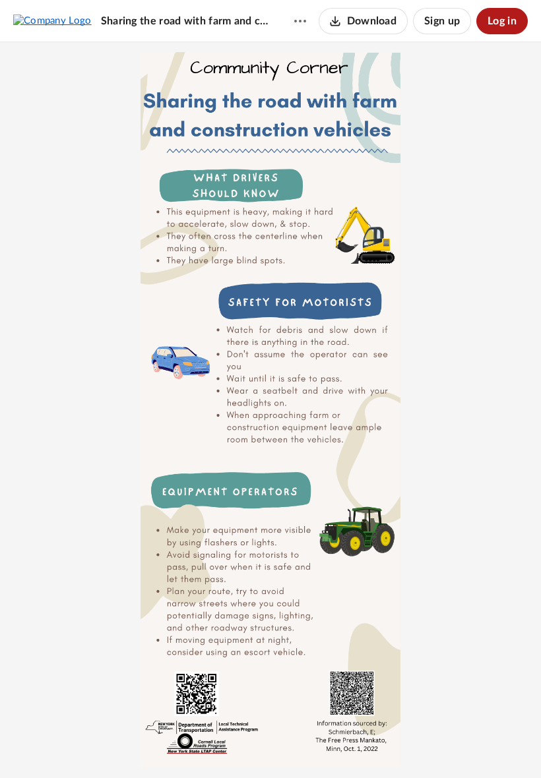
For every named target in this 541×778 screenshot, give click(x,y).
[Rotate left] (294, 745)
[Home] (52, 20)
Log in (502, 21)
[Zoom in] (268, 746)
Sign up (442, 21)
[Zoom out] (224, 746)
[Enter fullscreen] (318, 745)
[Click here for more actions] (300, 21)
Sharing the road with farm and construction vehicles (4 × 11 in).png (185, 21)
